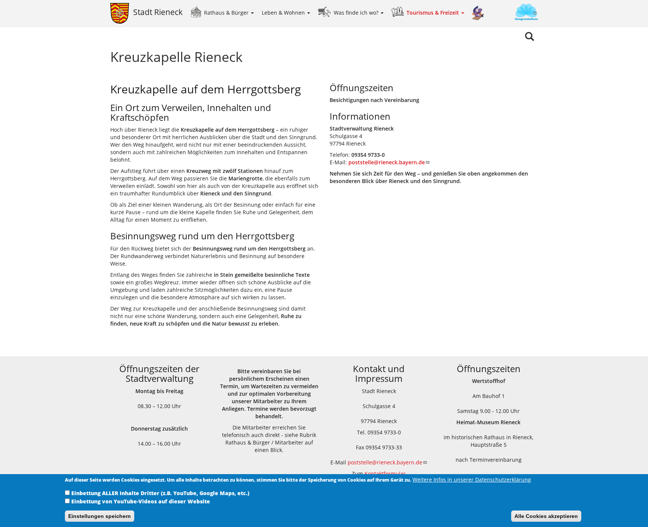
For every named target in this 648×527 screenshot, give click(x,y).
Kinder (477, 12)
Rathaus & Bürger (227, 12)
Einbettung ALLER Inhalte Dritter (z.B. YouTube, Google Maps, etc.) (160, 493)
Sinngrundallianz (510, 13)
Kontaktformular (385, 473)
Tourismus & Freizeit (433, 12)
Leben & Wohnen (284, 12)
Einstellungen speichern (99, 516)
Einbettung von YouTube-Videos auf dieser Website (140, 501)
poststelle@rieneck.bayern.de (385, 462)
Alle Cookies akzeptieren (546, 516)
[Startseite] (121, 13)
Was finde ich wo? (357, 12)
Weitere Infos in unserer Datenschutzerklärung (471, 479)
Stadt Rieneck (158, 12)
